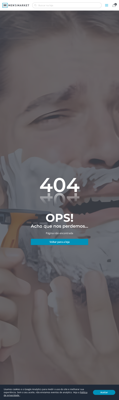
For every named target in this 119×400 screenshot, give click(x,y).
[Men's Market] (15, 5)
